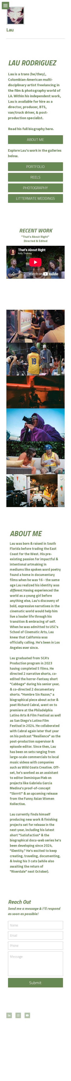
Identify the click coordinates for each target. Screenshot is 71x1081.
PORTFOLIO (35, 166)
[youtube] (27, 1015)
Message (16, 956)
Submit (35, 983)
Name (14, 925)
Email (13, 935)
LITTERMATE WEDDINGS (35, 198)
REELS (35, 177)
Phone (14, 945)
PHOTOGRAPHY (35, 188)
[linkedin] (9, 1015)
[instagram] (18, 1015)
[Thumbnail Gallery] (35, 326)
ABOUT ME (35, 139)
